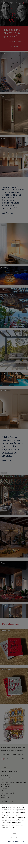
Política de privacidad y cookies (16, 841)
